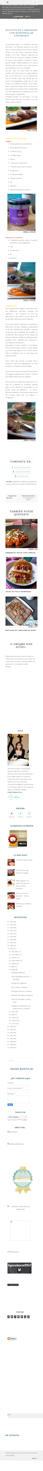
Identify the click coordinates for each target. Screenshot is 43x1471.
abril (13, 1015)
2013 (11, 1035)
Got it (27, 17)
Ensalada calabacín (18, 973)
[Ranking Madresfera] (16, 1144)
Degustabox (18, 81)
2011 (11, 1041)
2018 (11, 946)
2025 (11, 925)
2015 (11, 1030)
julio (13, 967)
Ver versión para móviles (28, 498)
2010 (11, 1044)
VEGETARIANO (31, 484)
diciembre (15, 952)
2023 (11, 931)
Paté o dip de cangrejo (19, 987)
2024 (11, 928)
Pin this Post (23, 476)
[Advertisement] (20, 1372)
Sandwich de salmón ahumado (22, 995)
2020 (11, 940)
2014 (11, 1033)
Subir (34, 1458)
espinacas (24, 482)
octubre (14, 958)
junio (13, 970)
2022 (11, 934)
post (8, 484)
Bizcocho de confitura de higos (21, 630)
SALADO (22, 484)
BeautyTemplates (21, 1453)
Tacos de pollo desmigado (18, 592)
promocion (14, 484)
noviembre (16, 955)
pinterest (29, 817)
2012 (11, 1038)
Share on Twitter (23, 472)
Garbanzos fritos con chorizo (20, 553)
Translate (23, 1120)
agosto (14, 964)
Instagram (12, 817)
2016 (11, 1027)
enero (14, 1024)
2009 (11, 1047)
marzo (14, 1018)
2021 (11, 937)
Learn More (18, 17)
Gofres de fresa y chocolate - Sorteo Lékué (22, 896)
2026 (11, 922)
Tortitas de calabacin (18, 983)
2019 (11, 943)
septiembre (16, 961)
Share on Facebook (22, 467)
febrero (14, 1021)
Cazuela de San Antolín (24, 860)
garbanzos (32, 482)
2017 (11, 949)
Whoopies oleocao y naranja (21, 991)
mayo (14, 1012)
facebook (20, 817)
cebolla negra (17, 78)
